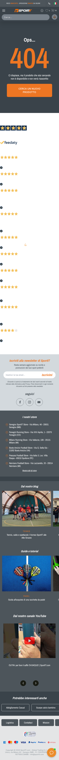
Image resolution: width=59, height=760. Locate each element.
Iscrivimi (47, 375)
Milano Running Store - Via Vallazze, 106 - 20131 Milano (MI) (29, 441)
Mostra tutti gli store (29, 470)
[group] (26, 517)
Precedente (4, 153)
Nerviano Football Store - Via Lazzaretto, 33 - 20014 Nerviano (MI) (31, 464)
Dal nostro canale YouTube (29, 616)
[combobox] (26, 17)
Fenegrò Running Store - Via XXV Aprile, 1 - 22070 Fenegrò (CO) (30, 433)
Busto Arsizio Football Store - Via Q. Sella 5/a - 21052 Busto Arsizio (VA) (28, 449)
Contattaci (28, 722)
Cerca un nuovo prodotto (29, 90)
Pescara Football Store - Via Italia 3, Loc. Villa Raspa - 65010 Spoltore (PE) (28, 457)
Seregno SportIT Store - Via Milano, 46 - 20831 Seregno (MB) (29, 426)
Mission (46, 722)
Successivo (15, 153)
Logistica (10, 722)
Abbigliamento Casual (15, 707)
